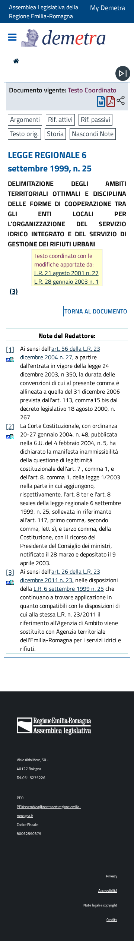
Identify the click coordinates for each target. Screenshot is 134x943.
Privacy (111, 876)
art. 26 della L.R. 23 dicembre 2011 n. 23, (60, 575)
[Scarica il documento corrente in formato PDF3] (110, 103)
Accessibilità (107, 890)
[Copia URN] (120, 101)
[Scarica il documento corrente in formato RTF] (101, 103)
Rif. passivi (95, 119)
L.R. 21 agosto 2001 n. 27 (66, 273)
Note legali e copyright (100, 905)
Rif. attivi (60, 119)
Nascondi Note (93, 134)
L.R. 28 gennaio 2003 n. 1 (66, 281)
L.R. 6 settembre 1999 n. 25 (69, 588)
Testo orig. (24, 134)
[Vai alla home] (16, 61)
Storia (55, 134)
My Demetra (107, 8)
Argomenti (25, 119)
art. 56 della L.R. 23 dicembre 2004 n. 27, (60, 353)
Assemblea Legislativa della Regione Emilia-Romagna (43, 11)
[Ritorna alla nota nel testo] (8, 359)
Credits (111, 919)
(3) (14, 291)
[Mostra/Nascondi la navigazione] (12, 37)
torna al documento (95, 311)
